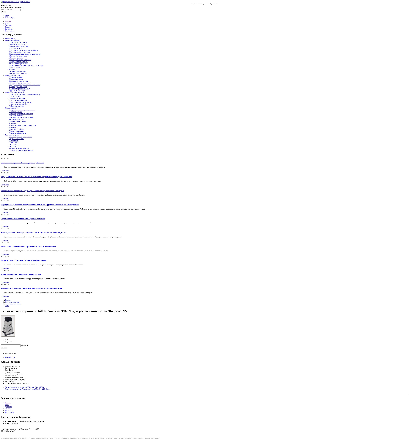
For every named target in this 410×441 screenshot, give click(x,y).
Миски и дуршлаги (16, 58)
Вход (7, 16)
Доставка (8, 25)
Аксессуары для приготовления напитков (24, 94)
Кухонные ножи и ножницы (19, 52)
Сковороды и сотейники (18, 87)
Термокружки (14, 144)
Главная (8, 21)
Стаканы (12, 127)
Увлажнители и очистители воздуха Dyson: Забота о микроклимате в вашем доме (32, 191)
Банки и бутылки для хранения (20, 137)
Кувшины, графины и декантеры (21, 114)
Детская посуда (10, 38)
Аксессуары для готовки (18, 42)
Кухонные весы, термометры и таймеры (24, 50)
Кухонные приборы (12, 40)
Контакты (8, 29)
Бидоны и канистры (16, 139)
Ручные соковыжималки (18, 100)
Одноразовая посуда (16, 119)
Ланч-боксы (13, 143)
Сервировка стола (11, 108)
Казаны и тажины (15, 77)
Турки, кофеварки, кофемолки (20, 102)
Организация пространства (19, 64)
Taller (7, 306)
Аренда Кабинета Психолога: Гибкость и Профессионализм (23, 260)
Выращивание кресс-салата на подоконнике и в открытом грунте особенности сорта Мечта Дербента (40, 205)
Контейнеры (13, 141)
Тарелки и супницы (16, 131)
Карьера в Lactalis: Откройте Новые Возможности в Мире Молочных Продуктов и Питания (36, 177)
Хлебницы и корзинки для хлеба (21, 150)
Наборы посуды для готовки (19, 83)
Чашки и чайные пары (17, 133)
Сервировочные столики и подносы (22, 125)
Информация (10, 357)
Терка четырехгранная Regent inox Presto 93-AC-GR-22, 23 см (27, 389)
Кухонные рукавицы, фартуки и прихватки (25, 54)
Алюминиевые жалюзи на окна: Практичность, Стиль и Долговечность (28, 247)
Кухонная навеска (15, 48)
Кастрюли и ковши (16, 79)
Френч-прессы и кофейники (19, 104)
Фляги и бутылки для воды (19, 148)
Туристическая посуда (17, 90)
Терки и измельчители (17, 71)
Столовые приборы (16, 129)
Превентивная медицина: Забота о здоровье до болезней (22, 163)
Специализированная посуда (19, 89)
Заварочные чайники (17, 98)
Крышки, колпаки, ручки (18, 81)
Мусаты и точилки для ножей (20, 60)
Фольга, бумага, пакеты (18, 73)
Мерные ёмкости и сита (18, 56)
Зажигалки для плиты (17, 44)
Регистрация (9, 18)
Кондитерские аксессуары (18, 46)
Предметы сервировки (17, 121)
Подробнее (5, 171)
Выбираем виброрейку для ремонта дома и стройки (21, 274)
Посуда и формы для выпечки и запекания (24, 85)
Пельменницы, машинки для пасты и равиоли (26, 65)
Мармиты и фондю (16, 116)
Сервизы (12, 123)
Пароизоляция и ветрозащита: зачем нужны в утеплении (23, 219)
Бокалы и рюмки (15, 112)
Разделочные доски (16, 67)
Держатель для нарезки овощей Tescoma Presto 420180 (25, 387)
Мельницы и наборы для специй (21, 117)
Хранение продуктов (12, 135)
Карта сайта (9, 31)
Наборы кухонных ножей (18, 62)
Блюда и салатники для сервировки (22, 110)
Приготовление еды (12, 75)
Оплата (7, 27)
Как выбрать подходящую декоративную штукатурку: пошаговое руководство (31, 288)
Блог (7, 23)
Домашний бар (14, 96)
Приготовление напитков (14, 92)
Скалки (12, 69)
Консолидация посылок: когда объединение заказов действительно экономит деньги (33, 233)
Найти (4, 12)
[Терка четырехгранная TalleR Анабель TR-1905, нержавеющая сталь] (8, 336)
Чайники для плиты (16, 106)
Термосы (12, 146)
